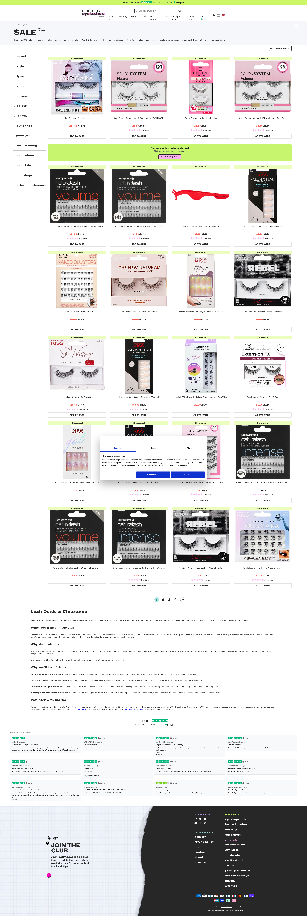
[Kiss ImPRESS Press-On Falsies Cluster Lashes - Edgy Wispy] (201, 365)
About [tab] (189, 448)
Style (20, 66)
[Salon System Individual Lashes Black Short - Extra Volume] (139, 536)
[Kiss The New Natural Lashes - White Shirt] (139, 280)
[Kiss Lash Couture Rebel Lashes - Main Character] (201, 536)
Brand (21, 56)
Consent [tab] (117, 448)
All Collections (235, 844)
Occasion (23, 96)
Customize (151, 474)
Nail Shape (24, 175)
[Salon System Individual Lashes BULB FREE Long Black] (77, 536)
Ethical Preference (31, 185)
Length (21, 115)
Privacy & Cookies (238, 870)
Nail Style (23, 165)
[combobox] (279, 48)
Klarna (74, 707)
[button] (135, 130)
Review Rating (26, 145)
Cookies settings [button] (237, 875)
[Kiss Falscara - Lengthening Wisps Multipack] (263, 536)
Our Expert (232, 834)
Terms (229, 865)
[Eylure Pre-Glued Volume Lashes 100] (201, 86)
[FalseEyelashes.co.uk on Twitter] (200, 819)
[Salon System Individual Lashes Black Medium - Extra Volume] (263, 450)
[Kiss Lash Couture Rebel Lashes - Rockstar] (263, 280)
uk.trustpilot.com (226, 907)
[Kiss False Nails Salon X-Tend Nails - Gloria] (263, 194)
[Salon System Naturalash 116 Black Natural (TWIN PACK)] (139, 86)
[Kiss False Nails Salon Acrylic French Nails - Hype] (201, 280)
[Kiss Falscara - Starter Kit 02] (77, 86)
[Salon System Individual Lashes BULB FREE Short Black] (139, 194)
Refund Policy (204, 841)
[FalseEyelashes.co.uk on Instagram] (200, 823)
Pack (20, 86)
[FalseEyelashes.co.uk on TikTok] (196, 819)
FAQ (196, 847)
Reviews (200, 862)
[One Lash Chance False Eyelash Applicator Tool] (201, 194)
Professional (234, 860)
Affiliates (232, 849)
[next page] (182, 599)
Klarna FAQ (82, 709)
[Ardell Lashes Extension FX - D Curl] (263, 365)
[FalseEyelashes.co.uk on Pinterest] (205, 823)
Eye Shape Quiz (236, 819)
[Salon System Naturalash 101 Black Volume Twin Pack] (263, 86)
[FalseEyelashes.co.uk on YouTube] (196, 823)
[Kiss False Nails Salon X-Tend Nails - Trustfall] (139, 365)
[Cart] (218, 15)
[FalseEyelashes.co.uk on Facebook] (205, 819)
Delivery (200, 836)
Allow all (187, 474)
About (198, 857)
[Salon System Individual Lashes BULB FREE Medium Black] (77, 194)
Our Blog (231, 829)
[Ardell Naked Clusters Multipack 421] (77, 280)
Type (20, 76)
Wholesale (232, 855)
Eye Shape (24, 125)
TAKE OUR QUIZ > (169, 157)
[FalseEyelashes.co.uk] (93, 15)
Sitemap (231, 886)
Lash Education (236, 824)
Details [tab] (153, 448)
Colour (21, 106)
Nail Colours (25, 155)
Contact (200, 852)
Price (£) (23, 135)
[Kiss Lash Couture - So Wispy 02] (77, 365)
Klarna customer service (135, 709)
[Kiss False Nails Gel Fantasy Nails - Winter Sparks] (77, 450)
